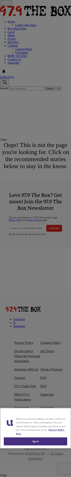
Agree (35, 441)
